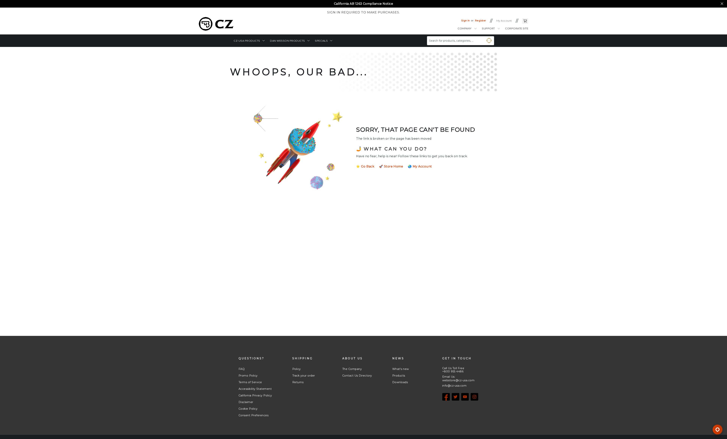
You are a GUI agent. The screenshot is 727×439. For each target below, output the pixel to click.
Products (398, 375)
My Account (504, 20)
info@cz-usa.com (454, 385)
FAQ (242, 369)
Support (488, 28)
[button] (525, 20)
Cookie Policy (248, 408)
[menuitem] (249, 40)
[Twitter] (455, 397)
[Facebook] (446, 397)
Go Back (367, 166)
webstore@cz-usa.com (458, 380)
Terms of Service (250, 382)
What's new (400, 369)
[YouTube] (465, 397)
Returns (297, 382)
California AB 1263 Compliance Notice (363, 3)
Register (480, 20)
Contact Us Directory (357, 375)
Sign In (465, 20)
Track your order (303, 375)
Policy (296, 369)
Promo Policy (248, 375)
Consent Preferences (253, 415)
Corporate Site (516, 28)
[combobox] (460, 40)
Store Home (393, 166)
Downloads (400, 382)
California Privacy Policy (255, 395)
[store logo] (216, 24)
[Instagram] (474, 397)
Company (465, 28)
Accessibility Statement (255, 389)
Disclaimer (246, 402)
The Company (352, 369)
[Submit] (487, 39)
